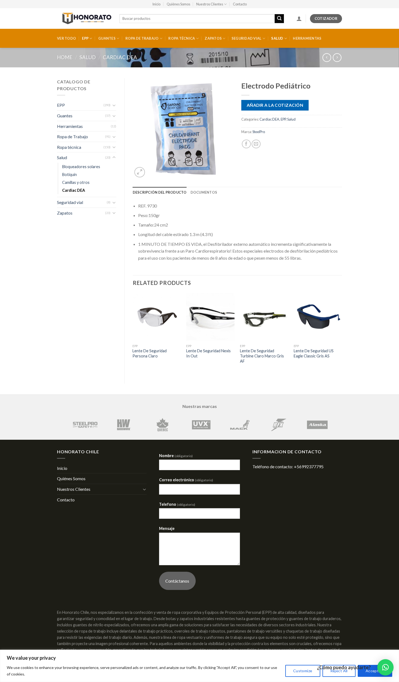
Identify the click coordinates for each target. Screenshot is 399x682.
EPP (85, 38)
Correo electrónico (186, 479)
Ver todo (66, 38)
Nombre (176, 455)
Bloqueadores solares (81, 166)
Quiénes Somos (178, 4)
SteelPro (258, 132)
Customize (302, 670)
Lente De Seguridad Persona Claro (149, 353)
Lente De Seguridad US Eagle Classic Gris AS (314, 353)
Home (64, 57)
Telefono (177, 504)
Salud (277, 38)
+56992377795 (309, 466)
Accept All (375, 670)
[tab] (160, 192)
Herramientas (307, 38)
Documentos (204, 192)
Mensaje (167, 528)
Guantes (107, 38)
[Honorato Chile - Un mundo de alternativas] (84, 18)
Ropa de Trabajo (142, 38)
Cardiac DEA (120, 57)
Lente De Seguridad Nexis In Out (208, 353)
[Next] (342, 333)
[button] (385, 667)
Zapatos (213, 38)
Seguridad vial (247, 38)
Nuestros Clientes (209, 4)
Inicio (156, 4)
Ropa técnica (181, 38)
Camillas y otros (76, 182)
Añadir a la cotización (275, 105)
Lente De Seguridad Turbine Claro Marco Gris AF (262, 355)
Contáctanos (177, 580)
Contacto (240, 4)
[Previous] (133, 333)
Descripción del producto (160, 192)
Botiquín (69, 174)
